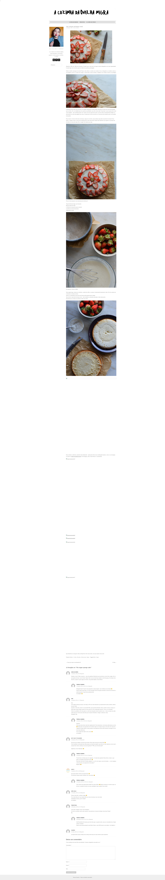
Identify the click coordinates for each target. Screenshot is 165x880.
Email (67, 865)
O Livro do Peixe (91, 22)
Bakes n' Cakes (73, 657)
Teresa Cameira (76, 27)
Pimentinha (74, 805)
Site (67, 868)
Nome (67, 861)
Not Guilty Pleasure (76, 738)
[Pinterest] (54, 60)
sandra (73, 830)
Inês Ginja (73, 791)
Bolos (94, 657)
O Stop (114, 662)
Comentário (68, 845)
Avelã (72, 769)
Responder (82, 673)
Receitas (82, 22)
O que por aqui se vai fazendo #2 (73, 662)
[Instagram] (56, 60)
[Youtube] (59, 60)
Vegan (88, 657)
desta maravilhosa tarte (76, 456)
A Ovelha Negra (73, 22)
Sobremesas (83, 657)
